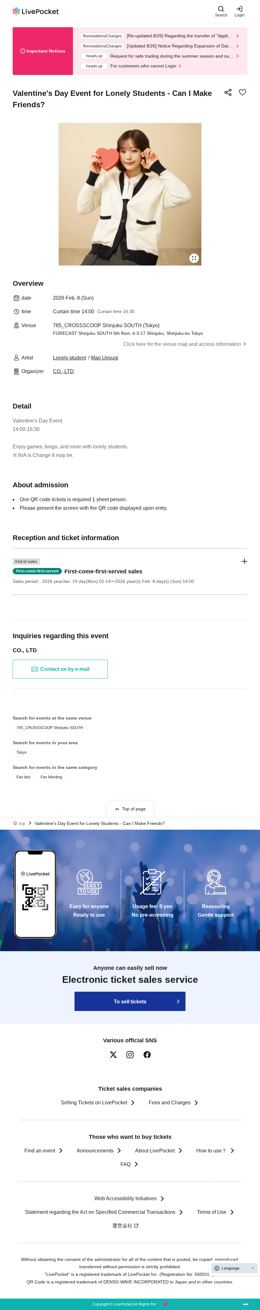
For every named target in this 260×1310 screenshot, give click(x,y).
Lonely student (69, 357)
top (22, 823)
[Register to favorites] (242, 92)
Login (239, 15)
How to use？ (211, 1150)
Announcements (95, 1150)
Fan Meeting (51, 777)
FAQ (125, 1164)
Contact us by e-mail (64, 669)
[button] (130, 571)
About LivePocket (155, 1150)
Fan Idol (23, 777)
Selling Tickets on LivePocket (94, 1102)
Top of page (134, 808)
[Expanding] (130, 194)
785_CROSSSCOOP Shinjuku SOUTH (49, 728)
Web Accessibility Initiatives (125, 1198)
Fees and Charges (170, 1102)
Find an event (39, 1150)
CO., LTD (63, 371)
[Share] (228, 92)
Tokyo (21, 752)
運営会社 (122, 1225)
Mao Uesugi (104, 357)
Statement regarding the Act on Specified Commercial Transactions (100, 1212)
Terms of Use (211, 1212)
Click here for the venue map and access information (182, 344)
